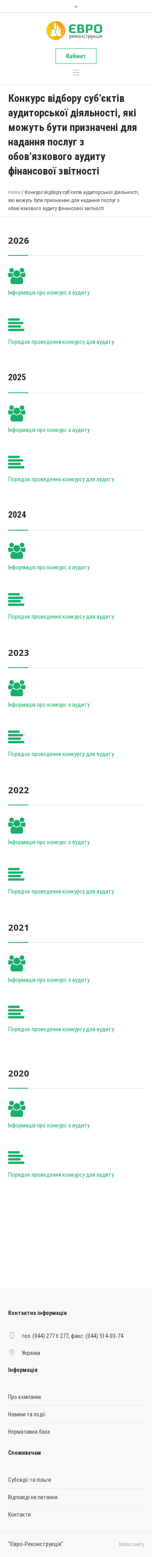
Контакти (19, 1514)
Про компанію (24, 1397)
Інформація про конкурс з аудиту (49, 292)
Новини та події (26, 1414)
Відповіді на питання (33, 1497)
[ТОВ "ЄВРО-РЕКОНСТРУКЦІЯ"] (75, 30)
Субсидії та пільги (29, 1480)
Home (14, 192)
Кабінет (76, 56)
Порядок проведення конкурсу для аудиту (61, 342)
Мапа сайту (131, 1544)
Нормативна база (29, 1431)
